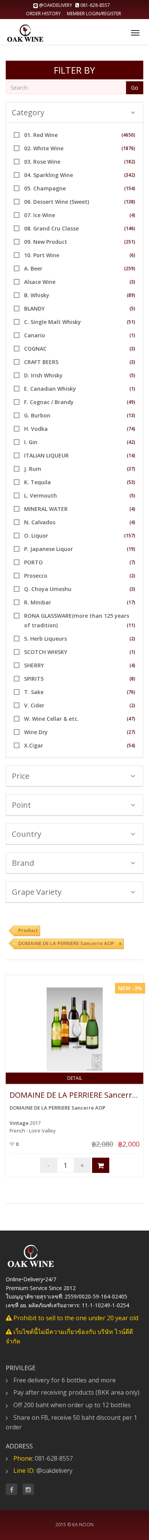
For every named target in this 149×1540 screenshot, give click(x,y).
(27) (131, 732)
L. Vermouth (40, 495)
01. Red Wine (41, 135)
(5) (132, 308)
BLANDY (34, 308)
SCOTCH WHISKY (45, 652)
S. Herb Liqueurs (45, 638)
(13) (131, 415)
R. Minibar (37, 602)
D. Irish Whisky (43, 375)
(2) (132, 575)
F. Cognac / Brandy (49, 402)
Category (28, 112)
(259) (129, 268)
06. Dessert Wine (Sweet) (56, 201)
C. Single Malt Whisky (52, 321)
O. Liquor (36, 535)
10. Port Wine (41, 255)
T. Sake (34, 692)
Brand (23, 863)
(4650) (128, 135)
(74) (131, 428)
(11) (131, 625)
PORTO (33, 562)
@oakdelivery (55, 5)
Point (21, 805)
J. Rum (32, 468)
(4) (132, 215)
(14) (131, 455)
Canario (34, 335)
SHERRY (34, 665)
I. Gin (30, 442)
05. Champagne (45, 188)
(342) (129, 175)
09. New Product (45, 241)
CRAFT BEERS (41, 362)
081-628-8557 (94, 5)
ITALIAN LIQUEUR (46, 455)
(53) (131, 482)
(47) (131, 718)
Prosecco (35, 575)
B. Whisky (36, 295)
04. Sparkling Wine (48, 175)
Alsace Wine (39, 281)
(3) (132, 282)
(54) (131, 745)
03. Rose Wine (42, 161)
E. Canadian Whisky (50, 388)
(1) (132, 335)
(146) (129, 228)
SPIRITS (34, 678)
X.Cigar (33, 745)
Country (26, 834)
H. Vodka (36, 428)
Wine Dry (36, 732)
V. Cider (34, 705)
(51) (131, 322)
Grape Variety (37, 892)
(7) (132, 562)
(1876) (128, 148)
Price (20, 776)
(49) (131, 402)
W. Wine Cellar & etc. (51, 718)
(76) (131, 692)
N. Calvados (39, 522)
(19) (131, 549)
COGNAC (35, 348)
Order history (43, 13)
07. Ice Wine (39, 215)
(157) (129, 535)
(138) (129, 201)
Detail (74, 1078)
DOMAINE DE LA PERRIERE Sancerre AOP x (69, 943)
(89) (131, 295)
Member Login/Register (94, 13)
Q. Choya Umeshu (47, 589)
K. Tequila (37, 482)
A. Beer (33, 268)
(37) (131, 469)
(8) (132, 678)
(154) (129, 188)
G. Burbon (37, 415)
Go (134, 87)
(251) (129, 241)
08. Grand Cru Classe (51, 228)
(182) (129, 161)
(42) (131, 442)
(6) (132, 255)
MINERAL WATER (46, 508)
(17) (131, 602)
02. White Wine (43, 148)
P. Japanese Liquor (48, 549)
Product (28, 930)
